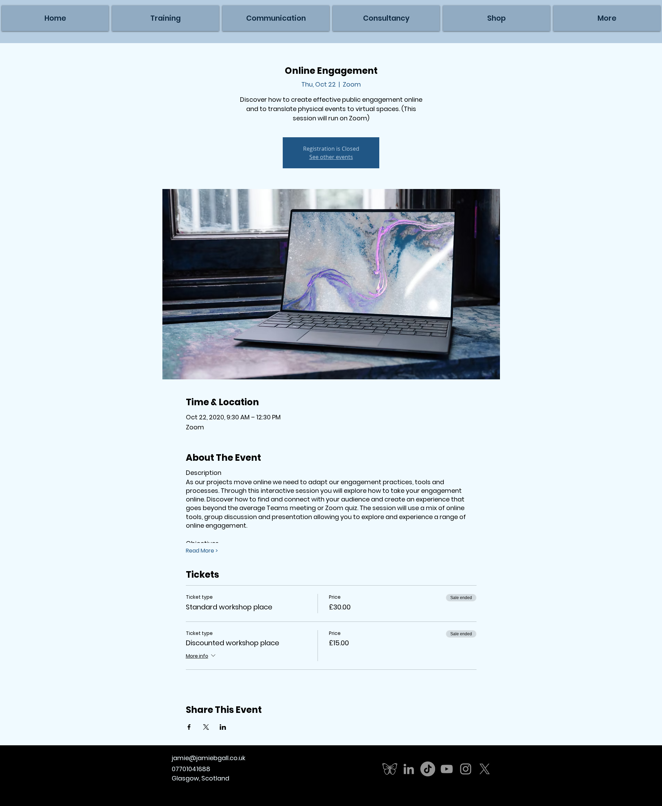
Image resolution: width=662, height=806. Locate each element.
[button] (606, 18)
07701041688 (191, 769)
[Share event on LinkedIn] (223, 727)
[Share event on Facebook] (189, 727)
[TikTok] (427, 769)
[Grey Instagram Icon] (465, 769)
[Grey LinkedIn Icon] (408, 769)
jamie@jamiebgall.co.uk (208, 758)
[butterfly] (389, 769)
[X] (484, 769)
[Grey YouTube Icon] (446, 769)
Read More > (202, 551)
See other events (331, 157)
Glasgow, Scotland (200, 778)
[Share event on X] (206, 727)
